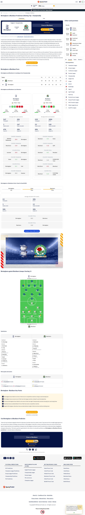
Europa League (71, 68)
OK (74, 512)
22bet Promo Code (48, 478)
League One (71, 78)
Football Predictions (13, 12)
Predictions (21, 18)
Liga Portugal (71, 91)
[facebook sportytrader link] (8, 458)
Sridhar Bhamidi (20, 36)
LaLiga (69, 81)
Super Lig (70, 94)
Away (19, 102)
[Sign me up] (80, 2)
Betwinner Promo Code (49, 476)
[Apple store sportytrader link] (68, 458)
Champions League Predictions (12, 471)
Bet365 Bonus (67, 481)
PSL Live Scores (28, 477)
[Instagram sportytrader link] (13, 458)
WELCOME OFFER (68, 464)
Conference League (72, 70)
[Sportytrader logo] (42, 487)
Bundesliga (70, 86)
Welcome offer (47, 32)
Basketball (80, 59)
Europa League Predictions (11, 473)
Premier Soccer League (73, 97)
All (12, 102)
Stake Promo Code (48, 468)
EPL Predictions (9, 468)
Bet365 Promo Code (49, 481)
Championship (21, 12)
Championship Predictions (29, 36)
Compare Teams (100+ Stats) (32, 231)
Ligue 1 (70, 89)
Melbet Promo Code (49, 473)
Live (44, 18)
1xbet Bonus (66, 471)
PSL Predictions (9, 478)
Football (70, 59)
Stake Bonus (66, 468)
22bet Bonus (66, 478)
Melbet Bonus (67, 473)
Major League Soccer (73, 105)
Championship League (30, 472)
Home (15, 102)
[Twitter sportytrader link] (11, 458)
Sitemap (54, 501)
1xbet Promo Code (48, 471)
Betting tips (6, 12)
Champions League (72, 65)
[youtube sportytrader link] (5, 458)
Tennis (75, 59)
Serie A (70, 84)
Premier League (72, 73)
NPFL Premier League (73, 102)
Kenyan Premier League (73, 99)
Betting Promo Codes (50, 464)
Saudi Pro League (72, 107)
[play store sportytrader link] (77, 458)
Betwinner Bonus (67, 476)
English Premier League (30, 469)
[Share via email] (32, 450)
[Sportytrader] (1, 13)
